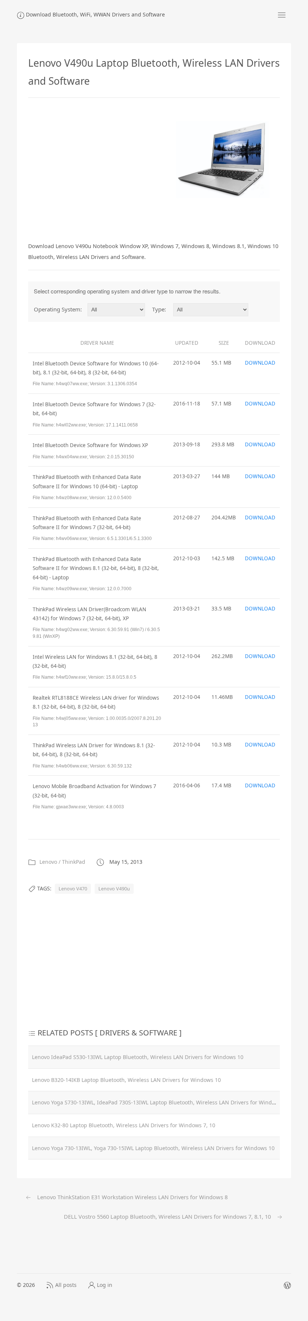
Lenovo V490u (114, 889)
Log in (104, 1284)
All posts (66, 1284)
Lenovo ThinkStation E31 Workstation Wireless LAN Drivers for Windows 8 (132, 1197)
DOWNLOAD (260, 362)
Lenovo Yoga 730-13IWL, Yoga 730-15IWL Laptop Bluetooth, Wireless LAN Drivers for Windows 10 (153, 1148)
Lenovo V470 (73, 889)
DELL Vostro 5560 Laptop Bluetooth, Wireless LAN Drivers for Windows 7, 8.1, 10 (168, 1216)
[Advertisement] (91, 168)
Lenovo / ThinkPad (62, 861)
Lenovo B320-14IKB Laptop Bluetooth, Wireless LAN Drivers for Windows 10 (126, 1079)
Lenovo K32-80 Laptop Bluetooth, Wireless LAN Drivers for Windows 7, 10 (123, 1125)
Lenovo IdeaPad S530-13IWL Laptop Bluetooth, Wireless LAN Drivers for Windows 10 (137, 1057)
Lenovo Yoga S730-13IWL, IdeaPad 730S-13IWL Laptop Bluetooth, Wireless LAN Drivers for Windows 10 (160, 1102)
